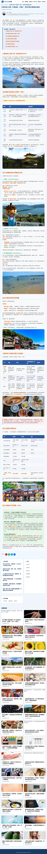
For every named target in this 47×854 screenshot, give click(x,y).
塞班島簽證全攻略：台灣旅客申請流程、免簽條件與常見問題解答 (34, 810)
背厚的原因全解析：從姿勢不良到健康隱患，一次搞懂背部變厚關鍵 (12, 747)
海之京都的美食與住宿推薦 (11, 38)
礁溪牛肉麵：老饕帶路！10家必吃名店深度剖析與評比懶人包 (12, 731)
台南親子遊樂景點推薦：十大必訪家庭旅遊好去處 (12, 579)
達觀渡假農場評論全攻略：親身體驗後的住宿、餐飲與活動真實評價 (34, 715)
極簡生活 (39, 1)
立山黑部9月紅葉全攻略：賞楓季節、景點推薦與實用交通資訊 (12, 574)
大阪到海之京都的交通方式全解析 (12, 41)
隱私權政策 (22, 852)
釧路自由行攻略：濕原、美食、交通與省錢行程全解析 (12, 569)
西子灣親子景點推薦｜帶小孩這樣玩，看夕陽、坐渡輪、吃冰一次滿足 (12, 620)
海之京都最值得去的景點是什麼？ (12, 36)
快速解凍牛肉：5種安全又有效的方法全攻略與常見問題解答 (11, 762)
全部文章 (29, 852)
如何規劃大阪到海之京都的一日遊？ (13, 33)
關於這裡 (18, 852)
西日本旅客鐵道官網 (31, 394)
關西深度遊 (10, 600)
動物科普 (31, 1)
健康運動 (26, 1)
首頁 (23, 1)
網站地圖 (25, 852)
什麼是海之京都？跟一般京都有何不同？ (14, 31)
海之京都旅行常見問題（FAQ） (12, 46)
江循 (10, 12)
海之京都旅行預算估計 (10, 44)
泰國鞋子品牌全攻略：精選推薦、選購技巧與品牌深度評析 (12, 699)
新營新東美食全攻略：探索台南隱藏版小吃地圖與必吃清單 (12, 636)
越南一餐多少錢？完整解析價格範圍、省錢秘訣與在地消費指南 (12, 589)
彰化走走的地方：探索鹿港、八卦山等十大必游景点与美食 (12, 564)
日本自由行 (5, 600)
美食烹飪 (44, 1)
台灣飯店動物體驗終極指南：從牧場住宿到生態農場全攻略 (34, 683)
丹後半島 (15, 600)
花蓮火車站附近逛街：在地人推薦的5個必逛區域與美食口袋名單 (34, 731)
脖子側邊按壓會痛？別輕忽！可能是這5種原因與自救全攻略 (34, 778)
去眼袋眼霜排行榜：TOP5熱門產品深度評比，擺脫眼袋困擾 (34, 699)
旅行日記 (35, 1)
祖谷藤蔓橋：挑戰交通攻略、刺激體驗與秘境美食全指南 (12, 584)
